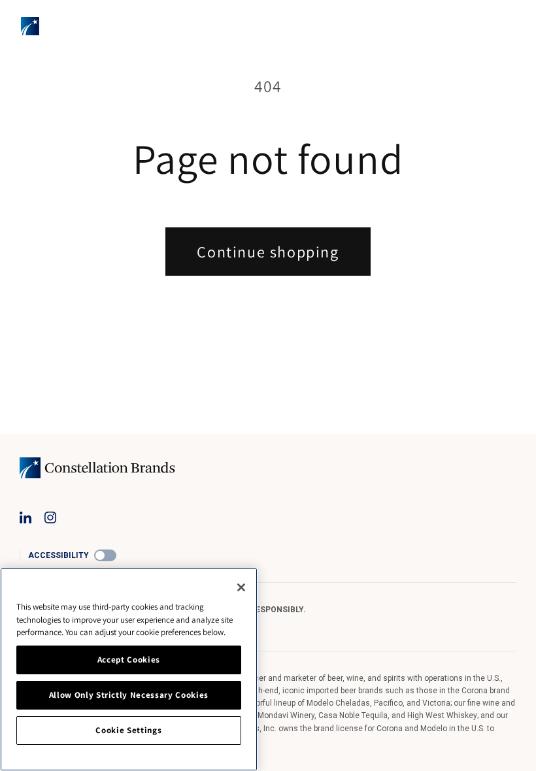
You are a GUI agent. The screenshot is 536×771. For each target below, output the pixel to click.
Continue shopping (268, 251)
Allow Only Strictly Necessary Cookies (129, 694)
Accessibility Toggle (105, 555)
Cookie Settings (128, 730)
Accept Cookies (128, 659)
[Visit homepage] (88, 26)
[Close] (241, 587)
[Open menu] (507, 26)
